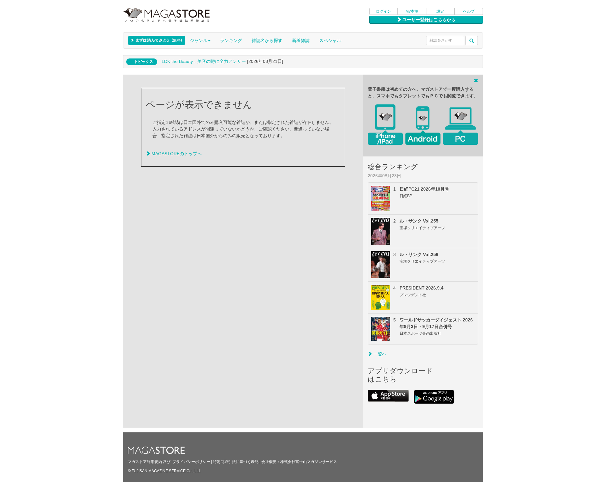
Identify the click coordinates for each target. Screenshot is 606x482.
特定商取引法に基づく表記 (235, 462)
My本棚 (412, 11)
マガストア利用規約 (145, 462)
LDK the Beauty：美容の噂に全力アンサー (204, 61)
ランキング (231, 40)
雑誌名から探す (267, 40)
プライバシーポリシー (191, 462)
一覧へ (379, 354)
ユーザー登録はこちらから (428, 19)
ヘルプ (468, 11)
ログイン (383, 11)
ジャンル (198, 40)
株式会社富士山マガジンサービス (308, 462)
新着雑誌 (301, 40)
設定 (440, 11)
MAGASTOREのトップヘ (176, 153)
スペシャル (330, 40)
